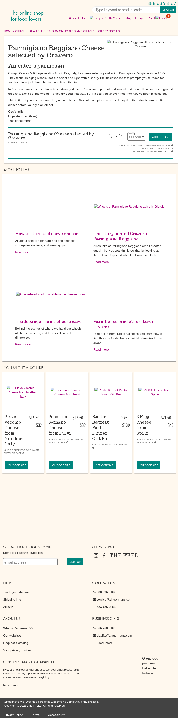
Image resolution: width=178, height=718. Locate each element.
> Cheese (18, 31)
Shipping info (12, 599)
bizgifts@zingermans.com (114, 635)
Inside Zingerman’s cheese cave (48, 321)
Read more (23, 252)
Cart (157, 18)
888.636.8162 (161, 3)
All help (8, 607)
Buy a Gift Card (107, 18)
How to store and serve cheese (46, 233)
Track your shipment (17, 592)
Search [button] (168, 10)
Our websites (12, 635)
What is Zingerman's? (18, 628)
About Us (76, 18)
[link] (160, 137)
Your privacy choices (17, 650)
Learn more (105, 643)
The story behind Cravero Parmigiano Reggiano (120, 236)
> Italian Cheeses (36, 31)
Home (8, 31)
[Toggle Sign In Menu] (141, 18)
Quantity (131, 133)
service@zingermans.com (114, 599)
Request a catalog (15, 643)
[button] (23, 392)
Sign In (132, 18)
